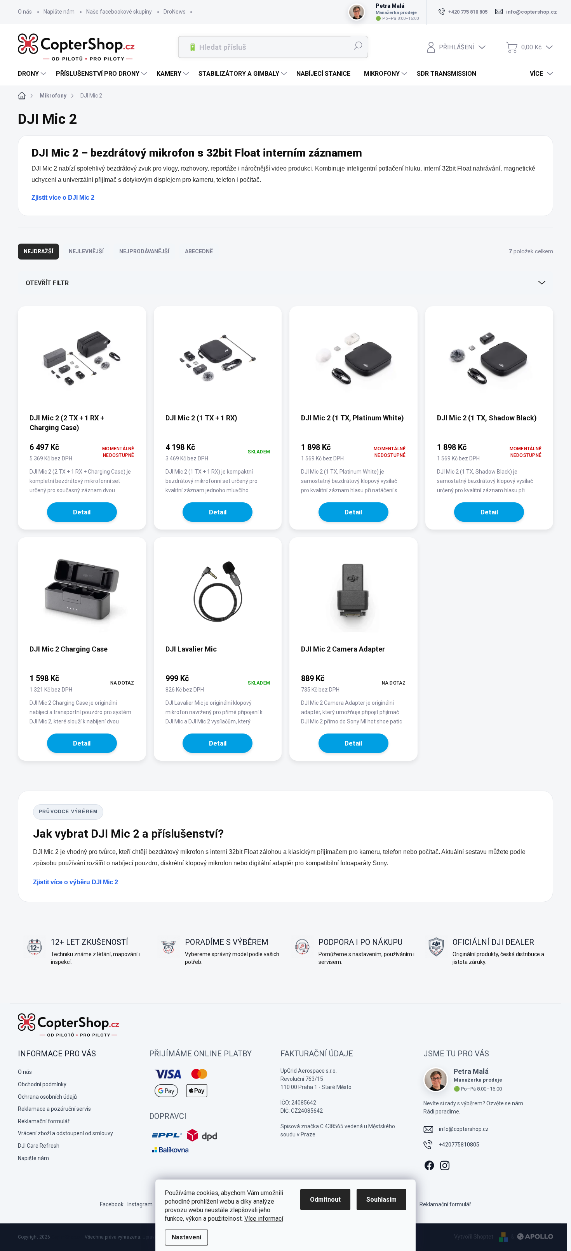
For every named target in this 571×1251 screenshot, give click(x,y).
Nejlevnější (86, 251)
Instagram (140, 1204)
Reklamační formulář (44, 1121)
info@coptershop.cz (464, 1129)
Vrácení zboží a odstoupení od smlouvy (65, 1133)
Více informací (263, 1218)
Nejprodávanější (144, 251)
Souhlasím (381, 1199)
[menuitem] (33, 73)
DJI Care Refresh (38, 1146)
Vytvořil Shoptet (473, 1237)
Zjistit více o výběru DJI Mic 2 (75, 882)
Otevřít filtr (47, 283)
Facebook (112, 1204)
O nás (25, 12)
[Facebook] (429, 1164)
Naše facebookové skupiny (119, 12)
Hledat (358, 45)
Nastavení (186, 1237)
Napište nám (59, 12)
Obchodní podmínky (42, 1084)
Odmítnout (325, 1199)
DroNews (175, 12)
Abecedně (199, 251)
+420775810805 (459, 1144)
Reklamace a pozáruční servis (54, 1109)
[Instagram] (445, 1164)
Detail (82, 512)
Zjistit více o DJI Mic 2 (62, 197)
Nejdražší (38, 251)
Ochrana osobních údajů (47, 1097)
